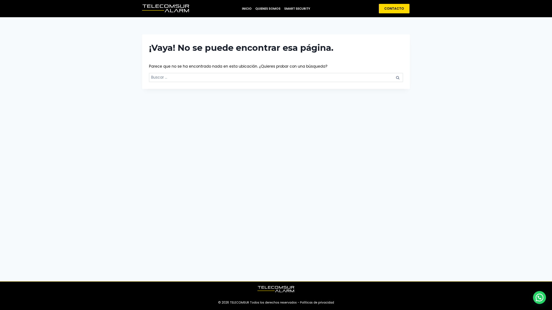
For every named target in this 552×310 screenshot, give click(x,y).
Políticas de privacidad (317, 302)
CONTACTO (394, 8)
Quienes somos (268, 8)
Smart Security (297, 8)
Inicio (247, 8)
